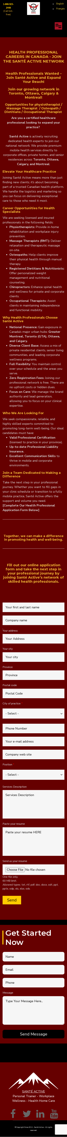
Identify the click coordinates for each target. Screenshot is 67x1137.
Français (60, 8)
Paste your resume (14, 824)
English (60, 3)
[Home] (33, 8)
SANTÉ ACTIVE (33, 1091)
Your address (10, 630)
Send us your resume (15, 861)
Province (8, 667)
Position (7, 764)
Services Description (15, 786)
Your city (8, 649)
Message (8, 992)
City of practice (12, 703)
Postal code (10, 685)
